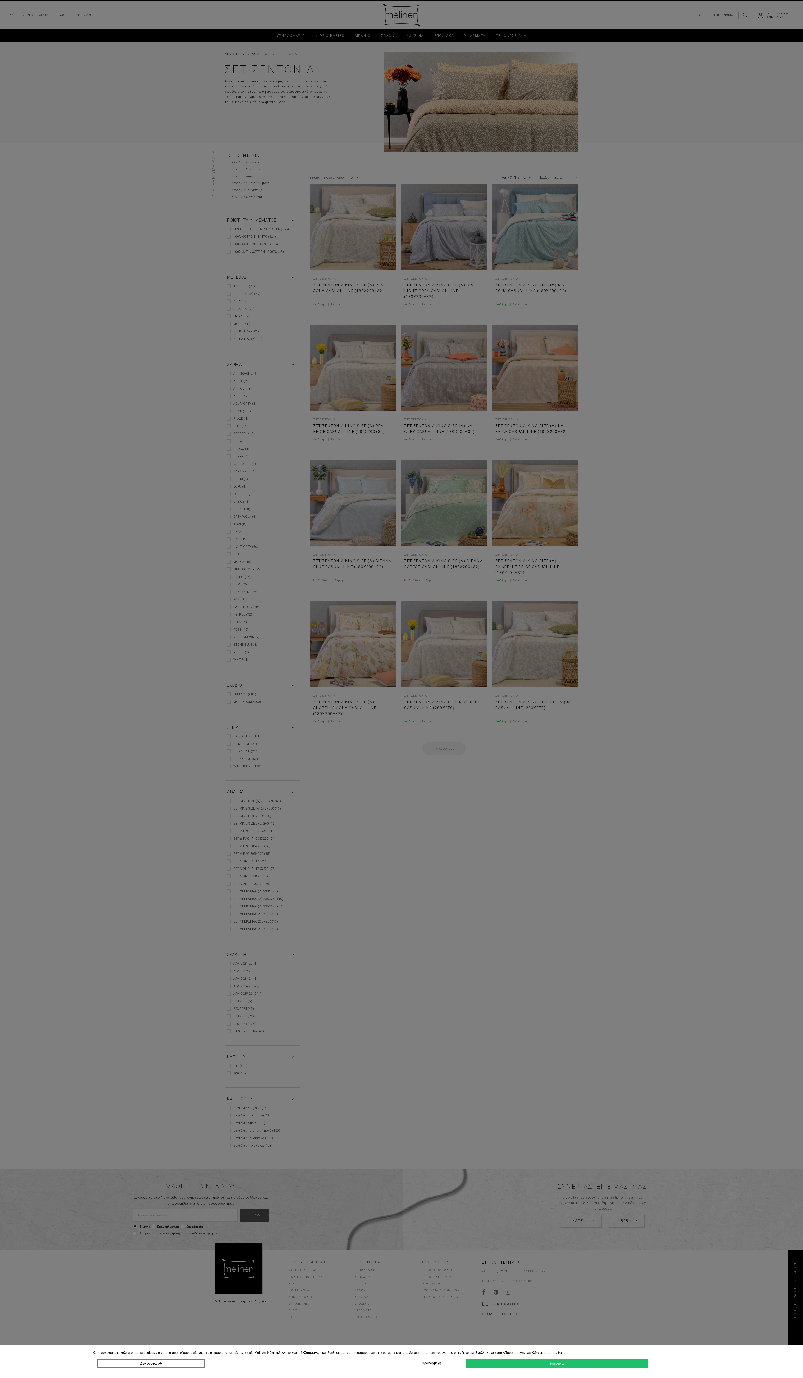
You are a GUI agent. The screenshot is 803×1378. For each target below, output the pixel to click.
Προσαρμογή (431, 1363)
